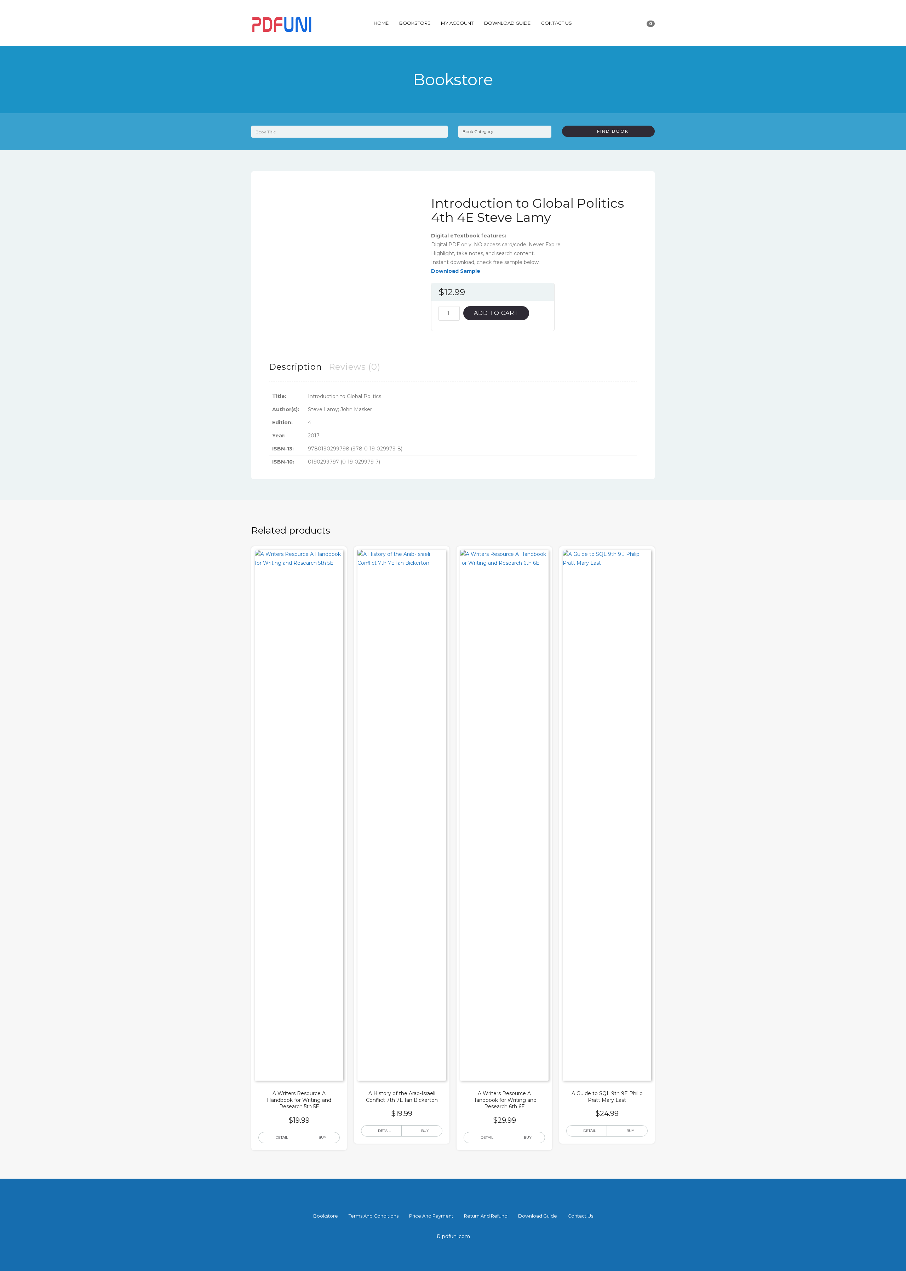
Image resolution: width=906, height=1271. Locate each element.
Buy (322, 1137)
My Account (457, 23)
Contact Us (556, 23)
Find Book (610, 131)
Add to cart (496, 313)
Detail (281, 1137)
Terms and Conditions (373, 1216)
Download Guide (507, 23)
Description (295, 367)
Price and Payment (431, 1216)
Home (381, 23)
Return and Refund (486, 1216)
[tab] (295, 366)
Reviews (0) (354, 367)
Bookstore (414, 23)
